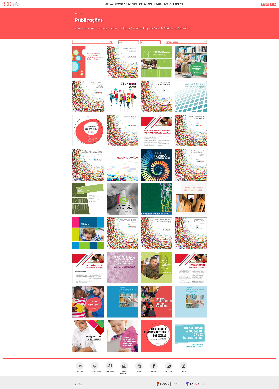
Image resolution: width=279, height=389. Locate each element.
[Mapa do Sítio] (271, 4)
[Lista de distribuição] (124, 366)
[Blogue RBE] (139, 366)
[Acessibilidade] (95, 366)
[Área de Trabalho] (263, 4)
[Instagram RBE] (169, 366)
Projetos (157, 4)
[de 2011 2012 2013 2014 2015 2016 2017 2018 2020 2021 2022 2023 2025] (126, 42)
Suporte (79, 13)
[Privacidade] (109, 366)
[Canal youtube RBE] (183, 366)
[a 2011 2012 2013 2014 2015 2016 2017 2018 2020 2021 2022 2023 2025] (150, 42)
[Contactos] (80, 366)
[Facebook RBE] (154, 366)
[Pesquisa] (274, 4)
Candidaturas (145, 4)
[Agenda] (267, 4)
